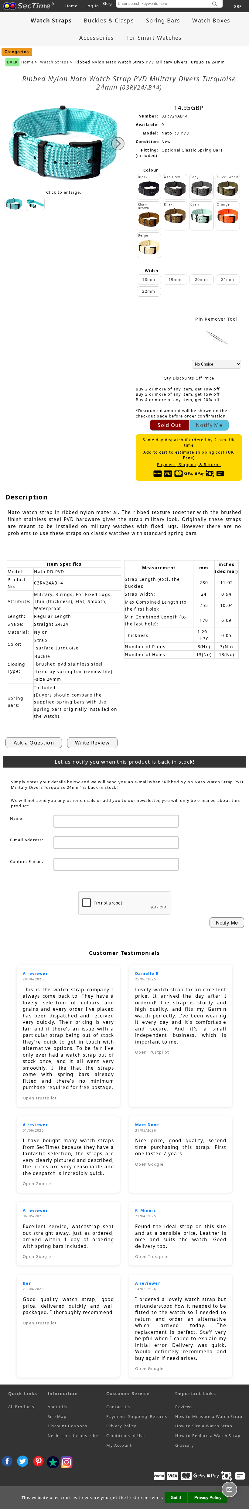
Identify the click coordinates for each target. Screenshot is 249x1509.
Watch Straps (54, 62)
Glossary (184, 1445)
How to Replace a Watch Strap (207, 1435)
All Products (21, 1406)
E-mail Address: (26, 840)
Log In (92, 6)
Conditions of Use (125, 1435)
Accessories (96, 37)
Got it (176, 1497)
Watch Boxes (211, 20)
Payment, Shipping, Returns (136, 1416)
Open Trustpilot (40, 1098)
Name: (17, 818)
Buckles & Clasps (109, 20)
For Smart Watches (154, 37)
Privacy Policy (121, 1426)
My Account (119, 1445)
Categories (17, 51)
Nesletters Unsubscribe (73, 1435)
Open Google (37, 1183)
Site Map (57, 1416)
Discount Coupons (67, 1426)
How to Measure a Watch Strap (208, 1416)
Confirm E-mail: (26, 861)
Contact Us (118, 1406)
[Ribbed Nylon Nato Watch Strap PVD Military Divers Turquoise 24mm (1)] (35, 204)
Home (71, 6)
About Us (57, 1406)
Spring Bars (163, 20)
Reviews (184, 1406)
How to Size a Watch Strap (203, 1426)
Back (12, 62)
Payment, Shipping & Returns (189, 464)
